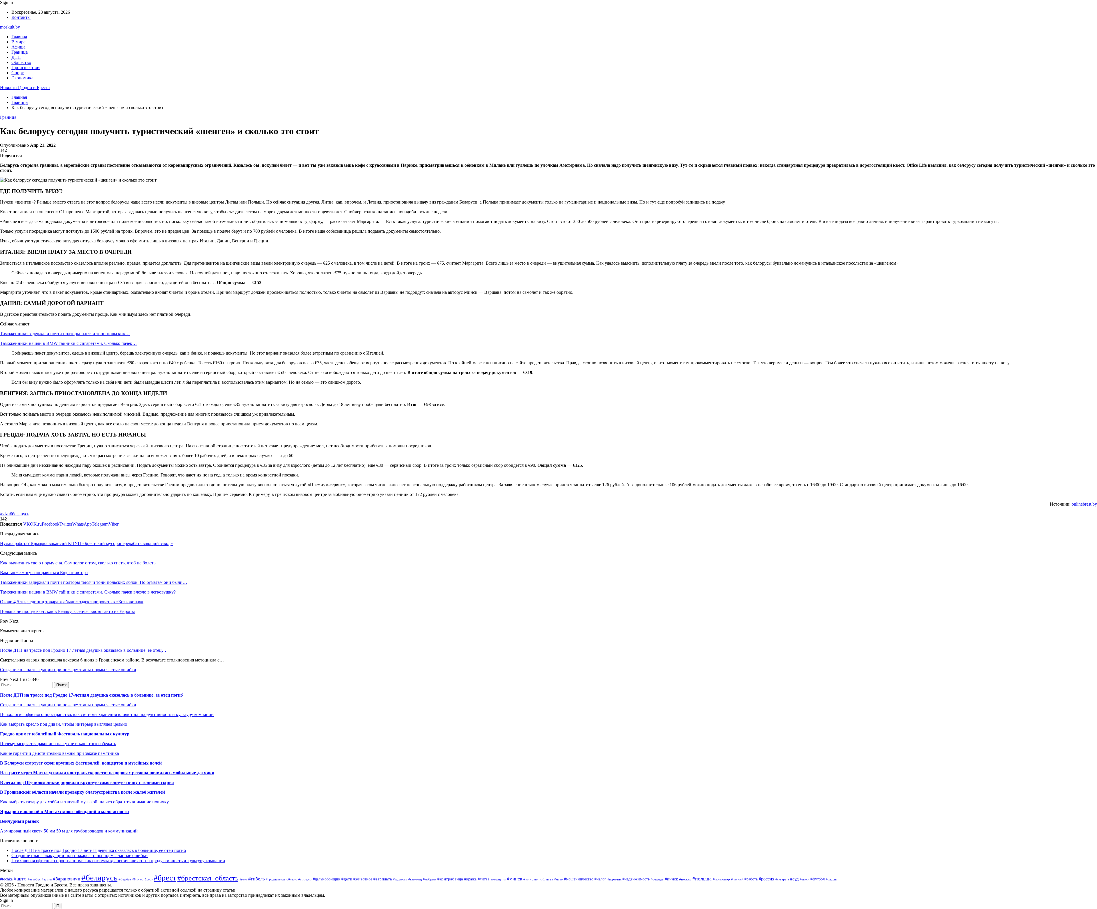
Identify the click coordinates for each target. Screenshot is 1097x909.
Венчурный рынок (19, 821)
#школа (831, 879)
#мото (558, 879)
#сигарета (782, 879)
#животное (362, 879)
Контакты (21, 17)
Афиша (18, 47)
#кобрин (429, 879)
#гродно (305, 879)
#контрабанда (450, 879)
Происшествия (25, 67)
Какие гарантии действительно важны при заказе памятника (59, 753)
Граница (19, 52)
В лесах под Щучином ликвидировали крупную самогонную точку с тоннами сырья (87, 782)
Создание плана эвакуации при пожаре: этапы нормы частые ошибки (68, 669)
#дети (346, 878)
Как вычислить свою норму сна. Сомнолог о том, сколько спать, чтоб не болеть (77, 562)
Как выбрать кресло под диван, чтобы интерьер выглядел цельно (63, 724)
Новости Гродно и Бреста (25, 87)
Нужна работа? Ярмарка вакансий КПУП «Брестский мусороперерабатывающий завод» (86, 543)
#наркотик (614, 879)
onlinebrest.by (1084, 504)
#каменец (415, 879)
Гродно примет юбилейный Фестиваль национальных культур (64, 733)
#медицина (498, 879)
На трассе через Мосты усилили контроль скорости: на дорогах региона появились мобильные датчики (107, 772)
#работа (751, 879)
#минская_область (538, 879)
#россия (766, 878)
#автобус (34, 879)
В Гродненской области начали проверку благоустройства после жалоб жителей (82, 792)
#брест (165, 878)
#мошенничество (578, 879)
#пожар (685, 879)
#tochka (6, 879)
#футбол (817, 879)
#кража (470, 879)
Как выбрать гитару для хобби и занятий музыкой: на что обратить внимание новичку (84, 801)
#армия (47, 879)
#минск (514, 879)
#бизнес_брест (142, 879)
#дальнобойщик (326, 879)
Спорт (17, 72)
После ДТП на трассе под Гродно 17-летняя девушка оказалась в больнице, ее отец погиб (91, 695)
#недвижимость (636, 879)
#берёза (125, 879)
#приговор (721, 879)
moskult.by (10, 27)
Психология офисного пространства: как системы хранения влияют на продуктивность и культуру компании (107, 714)
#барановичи (66, 879)
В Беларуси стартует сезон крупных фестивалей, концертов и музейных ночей (81, 763)
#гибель (256, 879)
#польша (702, 879)
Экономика (22, 77)
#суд (794, 879)
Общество (21, 62)
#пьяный (737, 879)
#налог (600, 879)
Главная (19, 36)
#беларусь (19, 513)
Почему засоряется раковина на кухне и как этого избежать (58, 743)
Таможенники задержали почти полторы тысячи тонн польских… (65, 333)
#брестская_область (207, 878)
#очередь (657, 879)
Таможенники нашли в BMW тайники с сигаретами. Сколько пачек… (68, 343)
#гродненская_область (281, 879)
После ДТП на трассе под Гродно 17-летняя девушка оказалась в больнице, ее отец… (83, 650)
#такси (804, 879)
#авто (20, 879)
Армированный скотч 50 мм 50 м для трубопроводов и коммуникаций (69, 830)
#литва (483, 879)
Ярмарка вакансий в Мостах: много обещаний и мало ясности (64, 811)
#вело (243, 879)
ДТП (16, 57)
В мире (18, 41)
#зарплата (382, 878)
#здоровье (400, 879)
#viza (5, 513)
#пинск (671, 879)
